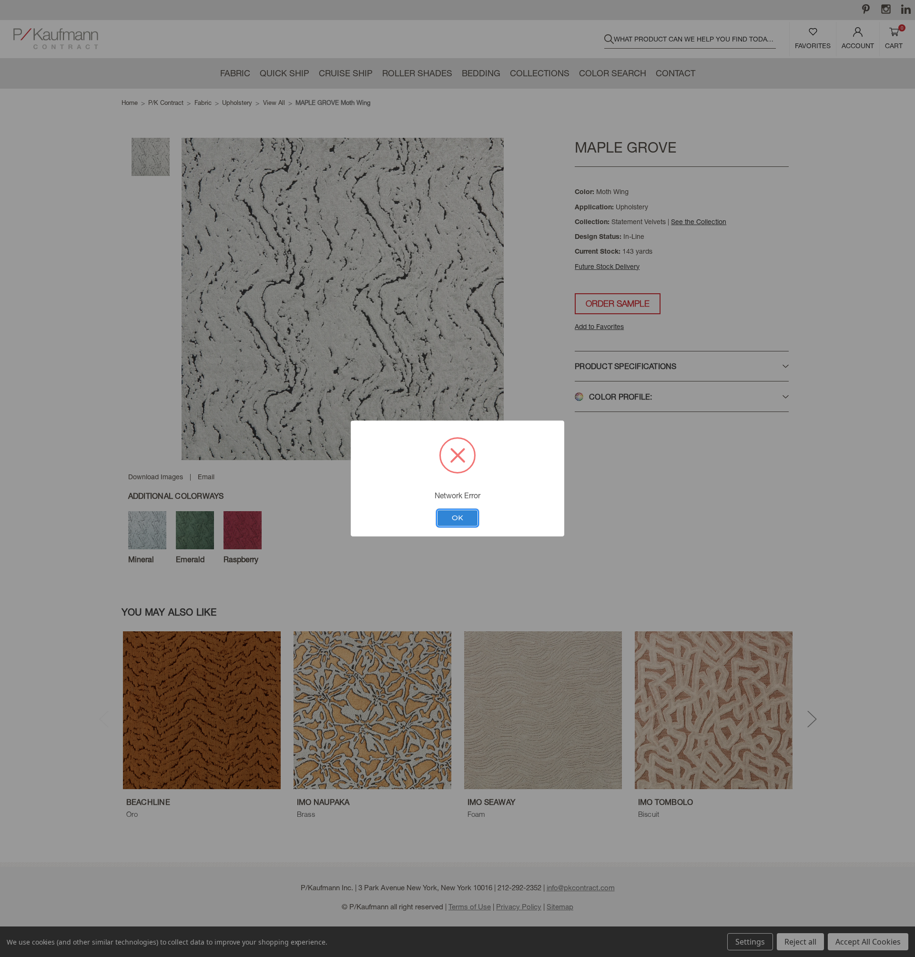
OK (457, 518)
